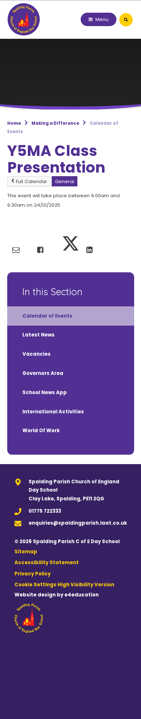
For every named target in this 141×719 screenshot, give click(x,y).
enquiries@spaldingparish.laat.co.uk (78, 523)
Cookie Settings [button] (35, 584)
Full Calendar (31, 181)
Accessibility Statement (46, 562)
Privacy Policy (32, 573)
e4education (81, 594)
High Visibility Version (85, 584)
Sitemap (25, 551)
